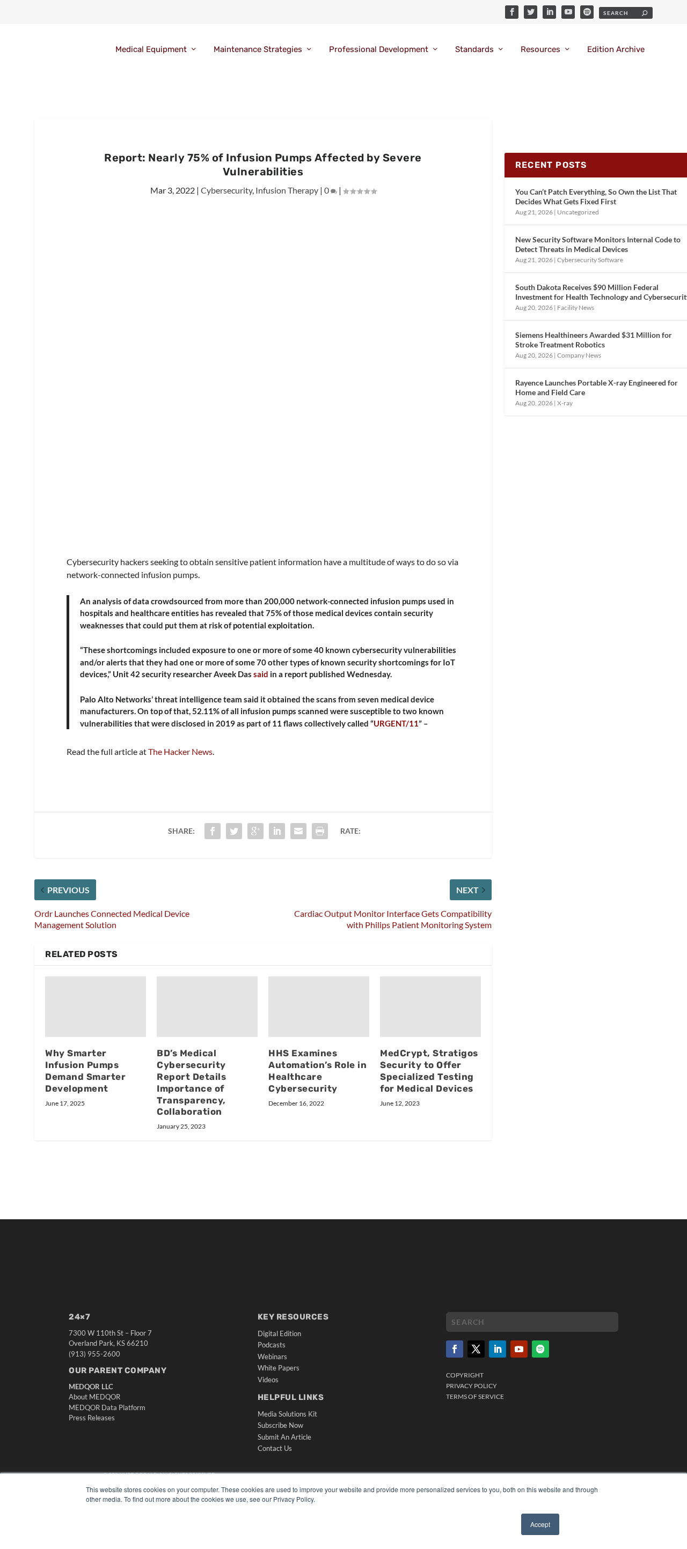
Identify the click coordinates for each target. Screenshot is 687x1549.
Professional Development (378, 49)
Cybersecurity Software (590, 260)
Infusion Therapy (286, 190)
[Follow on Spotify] (540, 1349)
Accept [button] (540, 1524)
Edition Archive (616, 49)
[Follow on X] (476, 1349)
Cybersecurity (226, 190)
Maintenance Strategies (258, 49)
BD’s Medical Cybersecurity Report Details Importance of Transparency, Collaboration (191, 1082)
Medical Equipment (151, 49)
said (260, 674)
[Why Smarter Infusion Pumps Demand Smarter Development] (95, 1006)
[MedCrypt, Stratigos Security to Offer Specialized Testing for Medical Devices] (430, 1006)
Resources (540, 49)
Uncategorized (578, 212)
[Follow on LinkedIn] (497, 1349)
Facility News (575, 307)
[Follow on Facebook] (454, 1349)
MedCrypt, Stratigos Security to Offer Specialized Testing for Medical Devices (429, 1071)
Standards (474, 49)
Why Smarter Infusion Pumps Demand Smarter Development (85, 1071)
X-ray (565, 403)
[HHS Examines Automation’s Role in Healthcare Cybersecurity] (318, 1006)
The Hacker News (180, 751)
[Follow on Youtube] (519, 1349)
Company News (579, 355)
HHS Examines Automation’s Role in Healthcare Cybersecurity (317, 1071)
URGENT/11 (396, 723)
